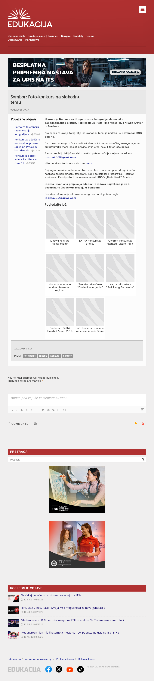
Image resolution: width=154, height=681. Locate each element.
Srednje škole (37, 36)
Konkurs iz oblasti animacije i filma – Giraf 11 (25, 159)
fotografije (30, 356)
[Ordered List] (32, 410)
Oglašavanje (15, 39)
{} (58, 409)
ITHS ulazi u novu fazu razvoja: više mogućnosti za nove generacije (63, 607)
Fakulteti (53, 36)
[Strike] (27, 410)
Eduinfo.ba (14, 658)
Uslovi (90, 36)
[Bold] (11, 410)
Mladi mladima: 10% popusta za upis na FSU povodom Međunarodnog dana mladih (73, 620)
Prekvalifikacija (65, 658)
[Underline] (22, 410)
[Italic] (17, 410)
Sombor (67, 356)
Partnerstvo (32, 39)
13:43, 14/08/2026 (32, 612)
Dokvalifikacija (86, 658)
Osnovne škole (17, 36)
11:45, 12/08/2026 (32, 637)
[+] (64, 409)
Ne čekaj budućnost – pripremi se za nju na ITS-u (51, 595)
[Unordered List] (38, 410)
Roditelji (78, 36)
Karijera (66, 36)
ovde (89, 163)
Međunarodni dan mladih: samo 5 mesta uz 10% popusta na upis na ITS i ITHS (70, 632)
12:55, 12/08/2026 (32, 624)
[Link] (53, 410)
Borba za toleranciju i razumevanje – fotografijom (27, 130)
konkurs (54, 356)
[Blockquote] (43, 410)
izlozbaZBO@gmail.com (60, 157)
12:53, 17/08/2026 (32, 599)
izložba (43, 356)
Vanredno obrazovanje (38, 658)
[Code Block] (48, 410)
